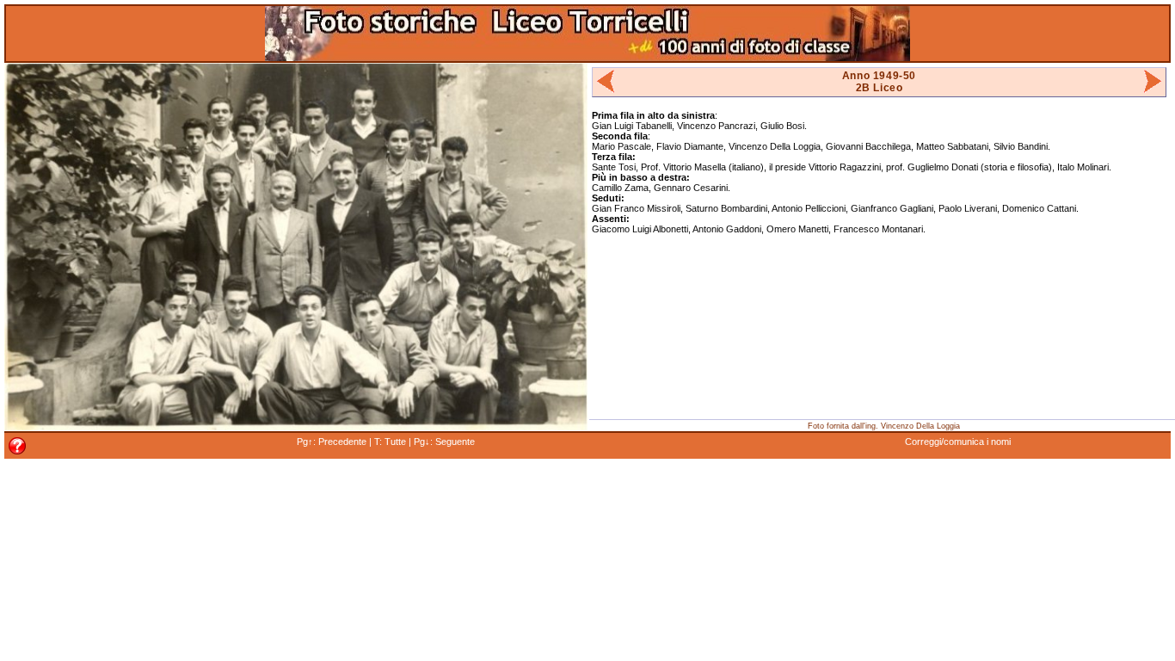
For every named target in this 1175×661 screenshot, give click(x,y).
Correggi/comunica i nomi (958, 441)
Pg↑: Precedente (331, 441)
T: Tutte (390, 441)
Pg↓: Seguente (444, 441)
